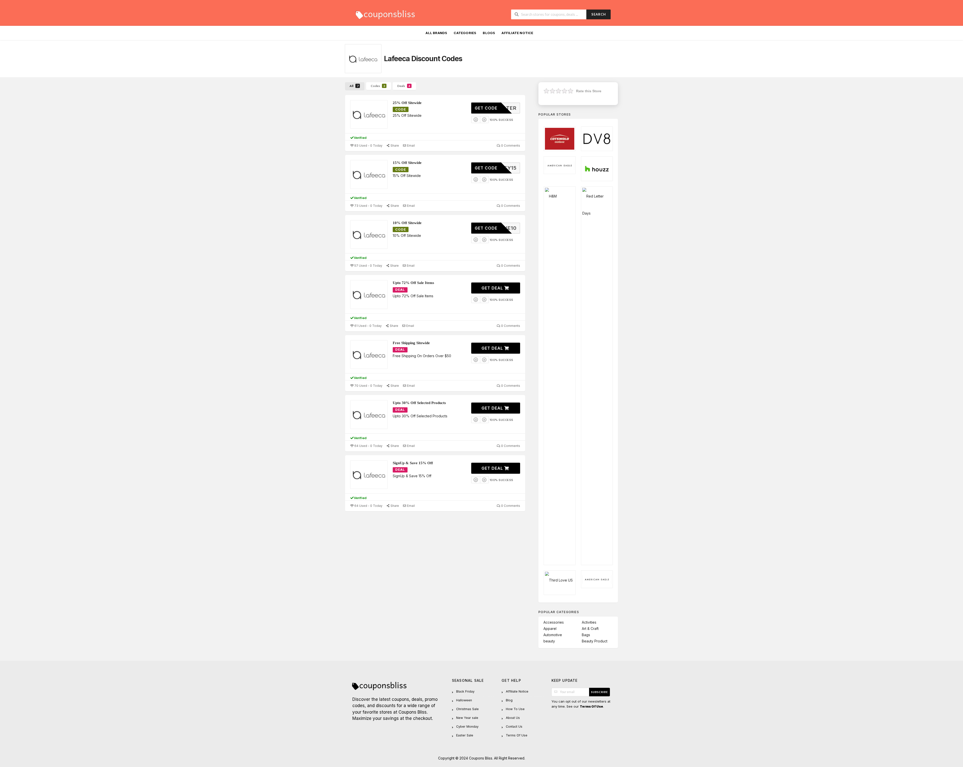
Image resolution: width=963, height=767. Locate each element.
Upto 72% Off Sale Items (413, 283)
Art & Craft (590, 628)
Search (598, 14)
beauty (549, 641)
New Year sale (467, 718)
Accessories (553, 622)
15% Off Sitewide (407, 163)
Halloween (464, 700)
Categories (465, 33)
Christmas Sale (467, 709)
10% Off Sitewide (407, 223)
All (354, 86)
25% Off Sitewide (407, 103)
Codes (378, 86)
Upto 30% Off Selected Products (419, 403)
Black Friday (465, 691)
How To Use (515, 709)
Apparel (549, 628)
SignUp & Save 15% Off (413, 463)
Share (394, 145)
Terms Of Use (516, 735)
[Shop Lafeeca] (363, 58)
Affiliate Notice (517, 33)
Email (410, 145)
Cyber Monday (467, 726)
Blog (509, 700)
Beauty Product (594, 641)
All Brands (436, 33)
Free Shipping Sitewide (411, 343)
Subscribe (599, 692)
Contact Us (514, 726)
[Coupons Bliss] (385, 13)
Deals (403, 86)
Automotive (552, 635)
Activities (589, 622)
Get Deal (493, 288)
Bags (586, 635)
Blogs (489, 33)
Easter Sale (464, 735)
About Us (513, 718)
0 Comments (510, 145)
